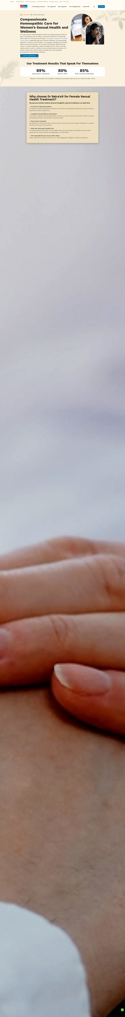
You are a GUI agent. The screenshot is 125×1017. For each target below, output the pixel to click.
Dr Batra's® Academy (42, 1)
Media (12, 1)
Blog (60, 1)
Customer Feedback (30, 1)
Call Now (101, 6)
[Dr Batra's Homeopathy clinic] (23, 6)
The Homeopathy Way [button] (74, 6)
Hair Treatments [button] (51, 6)
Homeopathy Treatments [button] (38, 6)
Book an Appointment (29, 55)
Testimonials (86, 6)
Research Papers (53, 1)
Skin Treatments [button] (62, 6)
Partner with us (20, 1)
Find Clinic (66, 1)
